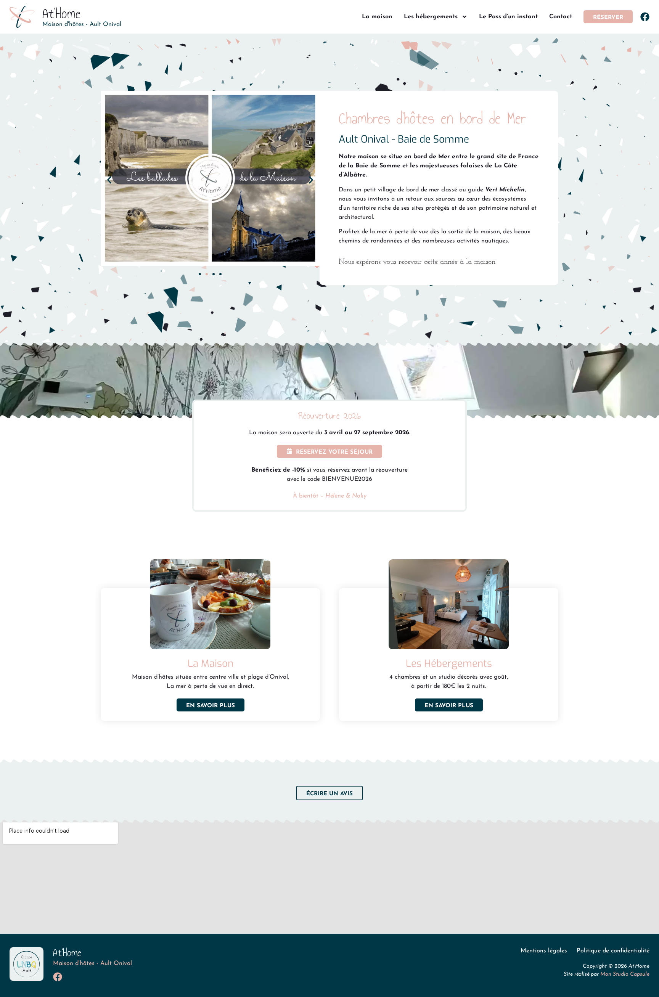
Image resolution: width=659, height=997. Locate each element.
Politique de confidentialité (613, 951)
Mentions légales (544, 951)
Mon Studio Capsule (624, 974)
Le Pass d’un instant (508, 17)
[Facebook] (644, 16)
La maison (377, 17)
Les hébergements (431, 17)
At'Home (61, 13)
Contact (560, 17)
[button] (109, 180)
